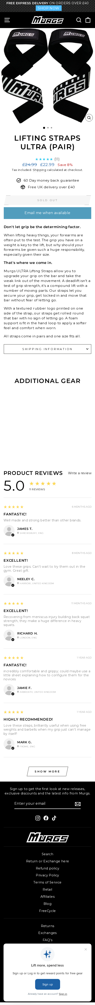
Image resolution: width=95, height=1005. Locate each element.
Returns (47, 926)
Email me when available (47, 213)
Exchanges (47, 933)
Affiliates (47, 897)
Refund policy (47, 868)
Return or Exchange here (47, 861)
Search (47, 854)
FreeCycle (47, 911)
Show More (47, 771)
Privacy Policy (47, 875)
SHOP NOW (48, 8)
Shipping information (47, 349)
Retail (47, 889)
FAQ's (47, 940)
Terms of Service (47, 882)
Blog (48, 904)
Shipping (39, 170)
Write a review (79, 473)
